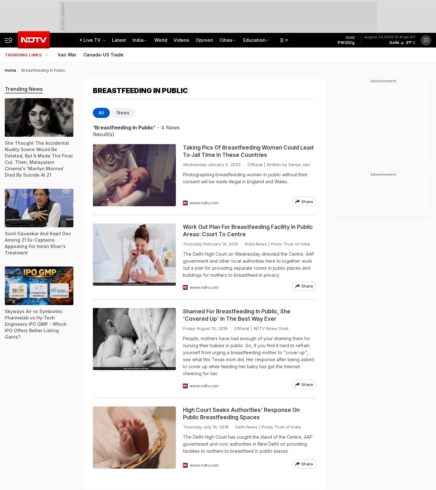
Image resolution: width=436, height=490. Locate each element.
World (160, 40)
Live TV (93, 40)
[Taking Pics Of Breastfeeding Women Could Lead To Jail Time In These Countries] (134, 175)
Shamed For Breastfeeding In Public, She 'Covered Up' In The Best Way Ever (236, 315)
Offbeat (254, 164)
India (138, 40)
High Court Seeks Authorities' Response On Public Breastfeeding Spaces (241, 414)
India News (256, 243)
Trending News (24, 89)
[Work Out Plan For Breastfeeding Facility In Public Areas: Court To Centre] (134, 257)
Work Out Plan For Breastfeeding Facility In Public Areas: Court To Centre (248, 231)
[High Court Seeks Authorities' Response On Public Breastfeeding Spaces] (134, 437)
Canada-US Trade (103, 54)
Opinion (204, 40)
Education (254, 40)
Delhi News (246, 426)
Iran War (67, 54)
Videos (181, 40)
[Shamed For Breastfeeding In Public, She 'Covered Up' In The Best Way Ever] (134, 348)
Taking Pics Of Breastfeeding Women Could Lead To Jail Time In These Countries (248, 151)
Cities (226, 40)
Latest (119, 40)
